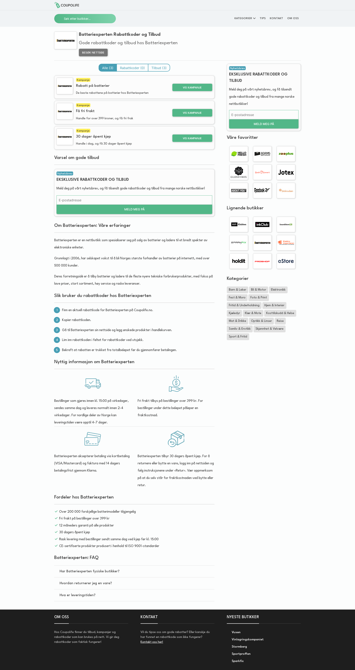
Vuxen (236, 632)
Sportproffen (241, 654)
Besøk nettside (93, 52)
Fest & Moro (237, 297)
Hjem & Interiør (274, 305)
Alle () (107, 68)
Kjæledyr (234, 313)
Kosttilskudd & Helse (280, 313)
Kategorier (243, 18)
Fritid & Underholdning (244, 305)
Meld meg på (134, 209)
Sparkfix (237, 661)
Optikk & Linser (261, 321)
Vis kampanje (192, 87)
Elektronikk (278, 289)
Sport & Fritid (238, 336)
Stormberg (239, 646)
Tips (263, 18)
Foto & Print (258, 297)
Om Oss (293, 18)
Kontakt (276, 18)
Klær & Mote (253, 313)
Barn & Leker (237, 289)
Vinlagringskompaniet (247, 639)
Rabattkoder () (132, 68)
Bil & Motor (258, 289)
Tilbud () (159, 68)
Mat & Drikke (237, 321)
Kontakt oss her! (152, 642)
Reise (280, 321)
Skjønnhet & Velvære (270, 328)
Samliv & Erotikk (240, 328)
